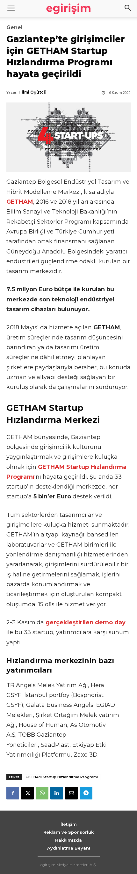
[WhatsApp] (42, 793)
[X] (27, 793)
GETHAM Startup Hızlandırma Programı (61, 777)
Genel (14, 27)
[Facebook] (12, 793)
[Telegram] (86, 793)
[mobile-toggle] (11, 8)
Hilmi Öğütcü (32, 92)
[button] (128, 8)
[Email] (71, 793)
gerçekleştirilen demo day (86, 622)
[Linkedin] (56, 793)
